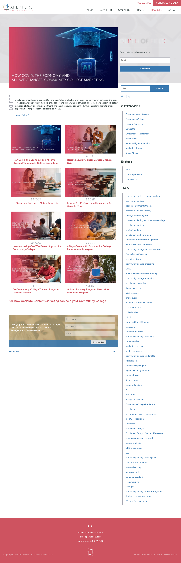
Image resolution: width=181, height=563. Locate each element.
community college (135, 201)
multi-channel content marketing (141, 274)
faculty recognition (135, 419)
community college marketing (140, 336)
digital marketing (133, 288)
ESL (127, 453)
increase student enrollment (139, 244)
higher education (134, 385)
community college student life (140, 356)
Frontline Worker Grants (137, 462)
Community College (135, 119)
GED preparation (134, 448)
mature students (133, 443)
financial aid (131, 298)
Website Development (136, 501)
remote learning (133, 467)
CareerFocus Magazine (136, 254)
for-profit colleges (134, 472)
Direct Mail (131, 129)
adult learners (132, 293)
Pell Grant (130, 394)
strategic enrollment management (142, 240)
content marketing (134, 230)
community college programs (140, 264)
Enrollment (131, 409)
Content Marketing (134, 124)
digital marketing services (138, 370)
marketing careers (134, 346)
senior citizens (132, 375)
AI (126, 390)
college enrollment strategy (139, 206)
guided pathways (134, 351)
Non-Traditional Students (137, 322)
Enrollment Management (137, 134)
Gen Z (128, 269)
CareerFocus (132, 179)
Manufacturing (132, 482)
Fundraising (131, 139)
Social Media (132, 153)
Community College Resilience (140, 404)
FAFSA (128, 317)
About (90, 10)
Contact (172, 10)
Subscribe (145, 68)
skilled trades (132, 312)
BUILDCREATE (171, 554)
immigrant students (135, 399)
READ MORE (21, 115)
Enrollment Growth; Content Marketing (144, 433)
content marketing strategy (138, 211)
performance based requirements (141, 414)
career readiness (133, 341)
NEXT (115, 351)
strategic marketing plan (137, 215)
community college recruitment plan (143, 249)
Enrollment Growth (135, 428)
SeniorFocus (132, 380)
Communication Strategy (137, 114)
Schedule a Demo (167, 3)
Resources (156, 10)
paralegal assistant (134, 477)
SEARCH (159, 88)
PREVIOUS (14, 351)
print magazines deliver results (140, 438)
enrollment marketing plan (138, 235)
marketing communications (139, 302)
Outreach (130, 327)
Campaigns (124, 10)
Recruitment (131, 361)
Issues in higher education (138, 143)
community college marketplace (141, 457)
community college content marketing (144, 196)
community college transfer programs (144, 491)
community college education (140, 278)
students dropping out (136, 366)
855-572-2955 (144, 3)
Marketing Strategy (135, 148)
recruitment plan (133, 259)
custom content (133, 307)
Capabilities (106, 10)
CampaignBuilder (134, 174)
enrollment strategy (135, 225)
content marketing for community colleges (146, 220)
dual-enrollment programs (138, 496)
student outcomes (134, 332)
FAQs (128, 170)
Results (140, 10)
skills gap (130, 487)
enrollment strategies (136, 283)
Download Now (98, 342)
